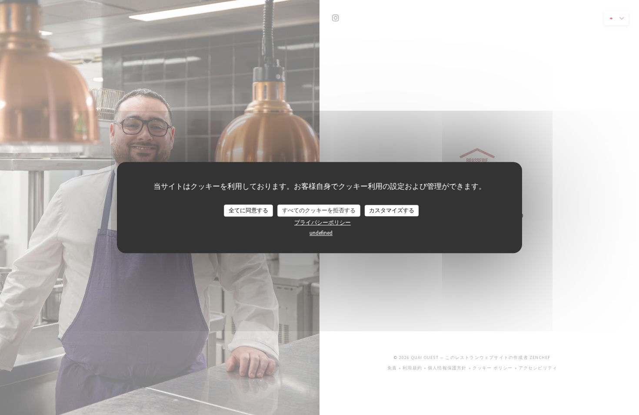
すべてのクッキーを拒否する (319, 210)
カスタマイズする (391, 210)
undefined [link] (321, 233)
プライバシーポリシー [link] (322, 222)
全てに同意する (248, 210)
